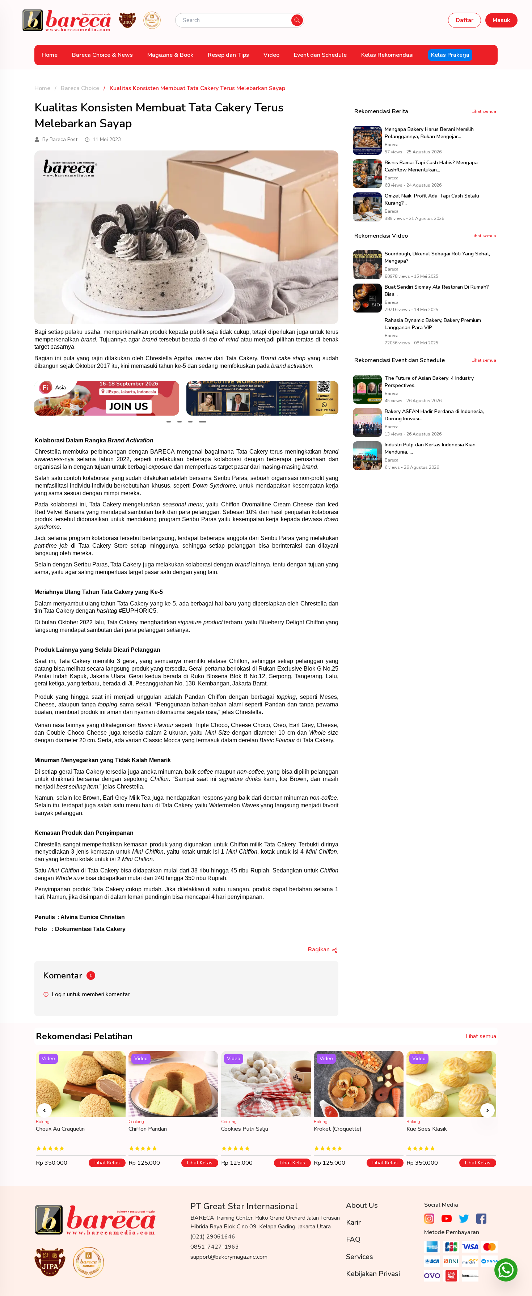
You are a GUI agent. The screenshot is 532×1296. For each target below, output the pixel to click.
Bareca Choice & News (102, 55)
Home (50, 55)
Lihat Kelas (107, 1162)
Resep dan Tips (228, 55)
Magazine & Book (170, 55)
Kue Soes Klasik (426, 1129)
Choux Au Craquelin (60, 1129)
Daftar (464, 20)
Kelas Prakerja (450, 55)
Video (271, 55)
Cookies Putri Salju (244, 1129)
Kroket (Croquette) (338, 1129)
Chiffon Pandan (147, 1129)
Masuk (501, 20)
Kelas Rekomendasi (387, 55)
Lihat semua (484, 111)
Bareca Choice (80, 88)
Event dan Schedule (320, 55)
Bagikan (319, 949)
